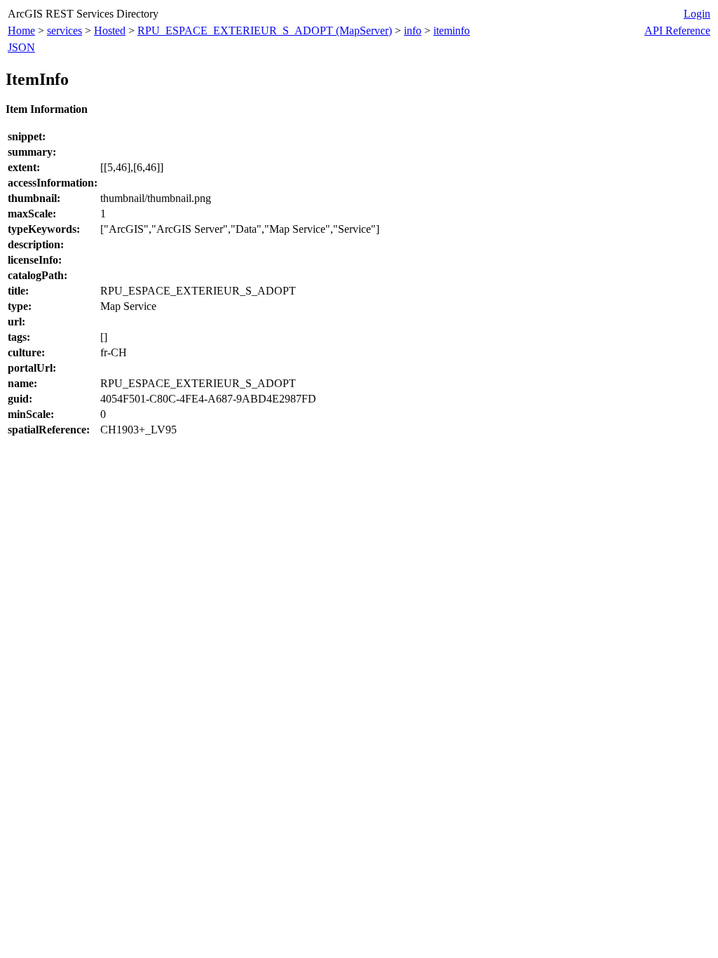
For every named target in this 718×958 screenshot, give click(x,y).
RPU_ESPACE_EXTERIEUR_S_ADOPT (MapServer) (264, 30)
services (64, 30)
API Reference (677, 30)
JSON (21, 47)
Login (697, 14)
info (412, 30)
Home (21, 30)
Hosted (110, 30)
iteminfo (451, 30)
